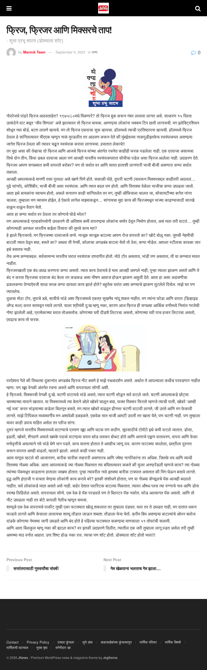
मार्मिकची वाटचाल (17, 647)
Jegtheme (110, 657)
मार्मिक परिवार (148, 642)
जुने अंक (87, 642)
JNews (23, 657)
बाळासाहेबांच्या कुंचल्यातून (116, 642)
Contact (12, 642)
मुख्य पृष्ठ (41, 647)
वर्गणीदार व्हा (63, 647)
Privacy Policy (38, 642)
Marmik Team (34, 52)
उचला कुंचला (65, 642)
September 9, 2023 (70, 52)
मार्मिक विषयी (173, 642)
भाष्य (94, 52)
